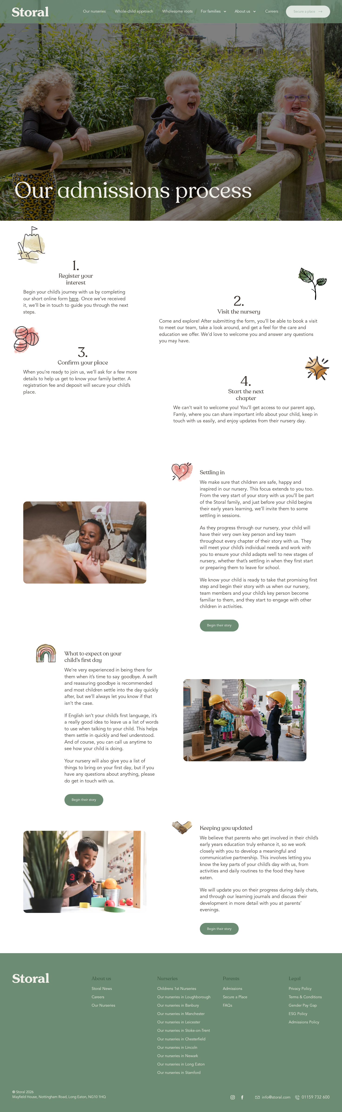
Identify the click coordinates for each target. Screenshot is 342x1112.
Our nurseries (94, 11)
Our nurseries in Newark (177, 1056)
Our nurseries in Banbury (178, 1006)
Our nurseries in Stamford (179, 1073)
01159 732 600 (316, 1097)
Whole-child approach (134, 11)
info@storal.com (276, 1097)
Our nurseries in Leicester (178, 1022)
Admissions (232, 989)
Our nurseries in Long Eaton (181, 1064)
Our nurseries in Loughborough (184, 997)
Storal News (102, 989)
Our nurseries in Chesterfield (181, 1039)
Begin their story (219, 625)
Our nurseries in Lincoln (177, 1048)
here (73, 299)
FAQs (227, 1006)
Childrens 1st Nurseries (176, 989)
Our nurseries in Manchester (181, 1014)
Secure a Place (235, 997)
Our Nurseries (103, 1006)
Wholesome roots (177, 11)
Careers (271, 11)
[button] (214, 11)
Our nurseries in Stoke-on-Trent (183, 1031)
